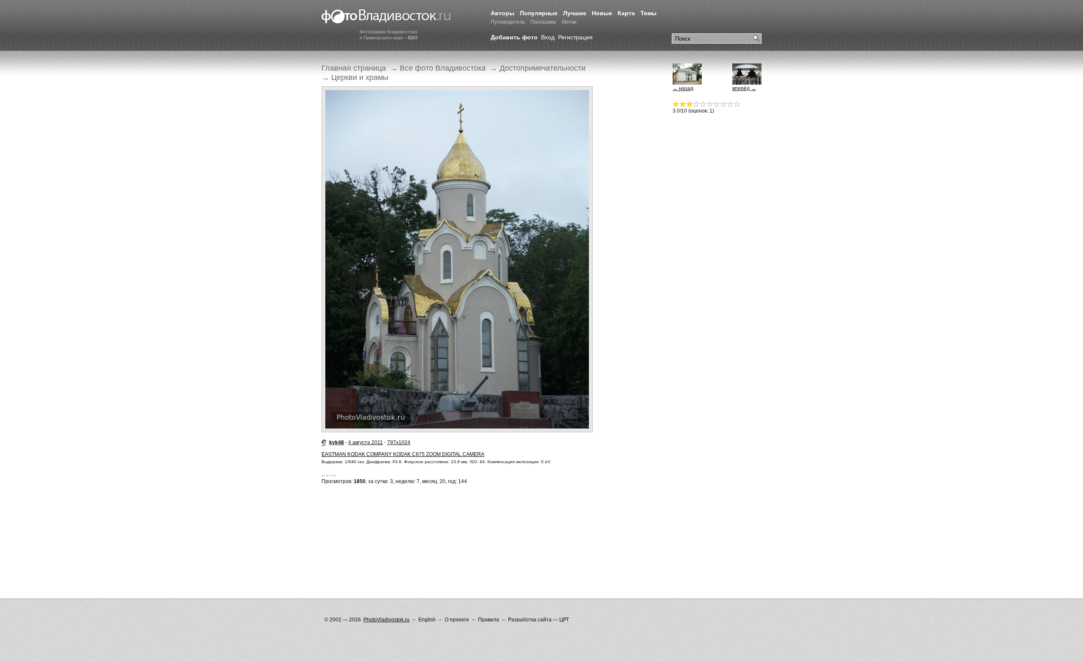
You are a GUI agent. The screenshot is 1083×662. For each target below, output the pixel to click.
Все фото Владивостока (443, 68)
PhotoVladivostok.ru (386, 620)
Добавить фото (514, 37)
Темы (648, 13)
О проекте (457, 620)
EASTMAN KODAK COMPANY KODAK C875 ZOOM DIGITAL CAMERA (403, 454)
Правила (488, 620)
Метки (569, 22)
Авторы (502, 13)
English (427, 620)
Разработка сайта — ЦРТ (538, 620)
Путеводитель (508, 22)
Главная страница (354, 68)
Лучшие (574, 13)
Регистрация (575, 37)
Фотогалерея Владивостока (386, 17)
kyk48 (336, 442)
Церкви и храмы (359, 77)
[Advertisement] (475, 524)
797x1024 (398, 442)
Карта (626, 13)
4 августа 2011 (365, 442)
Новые (602, 13)
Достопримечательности (542, 68)
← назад (683, 88)
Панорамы (543, 22)
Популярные (539, 13)
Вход (548, 37)
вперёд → (744, 88)
